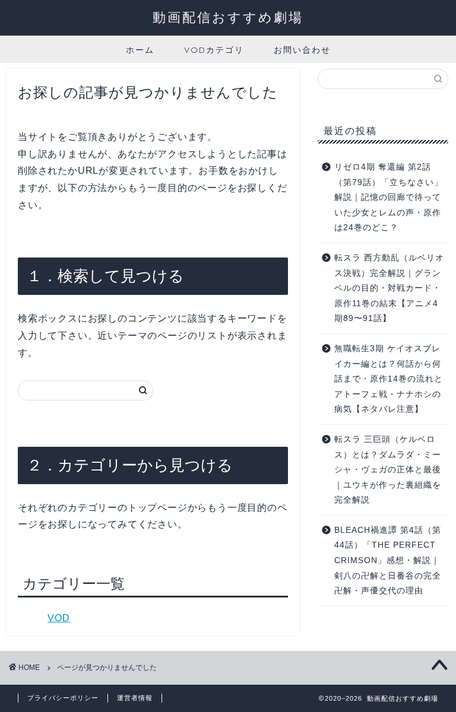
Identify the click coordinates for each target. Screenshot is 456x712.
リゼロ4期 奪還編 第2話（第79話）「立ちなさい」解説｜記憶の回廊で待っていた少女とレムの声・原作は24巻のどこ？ (388, 197)
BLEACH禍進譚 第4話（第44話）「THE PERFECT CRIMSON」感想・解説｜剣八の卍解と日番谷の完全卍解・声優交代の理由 (387, 560)
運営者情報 (135, 697)
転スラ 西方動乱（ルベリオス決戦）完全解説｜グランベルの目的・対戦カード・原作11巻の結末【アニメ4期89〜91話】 (389, 288)
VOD (59, 618)
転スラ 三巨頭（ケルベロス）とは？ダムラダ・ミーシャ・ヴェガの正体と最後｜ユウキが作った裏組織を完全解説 (387, 469)
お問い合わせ (302, 49)
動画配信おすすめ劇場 (228, 17)
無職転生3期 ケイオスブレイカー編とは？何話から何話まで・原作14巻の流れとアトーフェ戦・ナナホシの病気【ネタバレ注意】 (388, 379)
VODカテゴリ (214, 49)
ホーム (140, 49)
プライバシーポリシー (63, 697)
